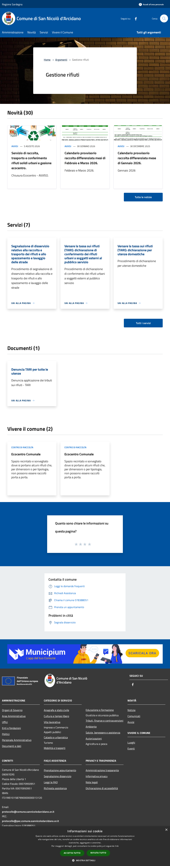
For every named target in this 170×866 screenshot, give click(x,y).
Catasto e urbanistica (56, 737)
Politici (6, 734)
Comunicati (134, 716)
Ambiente (91, 727)
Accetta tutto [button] (72, 853)
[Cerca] (164, 18)
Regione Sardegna (12, 4)
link (117, 846)
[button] (85, 860)
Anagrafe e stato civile (56, 710)
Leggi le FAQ (51, 782)
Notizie (131, 710)
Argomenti (61, 60)
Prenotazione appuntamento (60, 770)
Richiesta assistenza (55, 788)
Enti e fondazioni (11, 728)
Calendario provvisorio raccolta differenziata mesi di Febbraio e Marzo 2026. (85, 158)
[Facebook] (134, 18)
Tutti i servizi (143, 323)
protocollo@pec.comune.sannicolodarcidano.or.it (30, 821)
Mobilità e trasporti (54, 748)
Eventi (131, 749)
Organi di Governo (12, 710)
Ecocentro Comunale (26, 454)
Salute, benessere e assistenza (103, 733)
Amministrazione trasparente (102, 770)
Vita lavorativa (52, 722)
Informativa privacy (97, 776)
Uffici (5, 722)
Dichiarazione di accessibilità (102, 788)
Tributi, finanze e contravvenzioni (104, 721)
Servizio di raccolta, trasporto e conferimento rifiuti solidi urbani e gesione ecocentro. (31, 160)
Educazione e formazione (100, 710)
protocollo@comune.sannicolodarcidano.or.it (28, 812)
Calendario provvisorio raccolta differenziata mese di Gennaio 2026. (137, 158)
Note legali (92, 782)
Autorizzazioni (94, 739)
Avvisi (14, 146)
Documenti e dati (11, 746)
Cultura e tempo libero (56, 716)
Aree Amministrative (14, 716)
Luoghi (131, 743)
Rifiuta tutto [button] (98, 852)
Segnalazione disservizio (57, 776)
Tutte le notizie (143, 197)
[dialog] (85, 846)
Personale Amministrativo (16, 740)
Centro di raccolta (22, 447)
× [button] (166, 830)
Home (47, 60)
